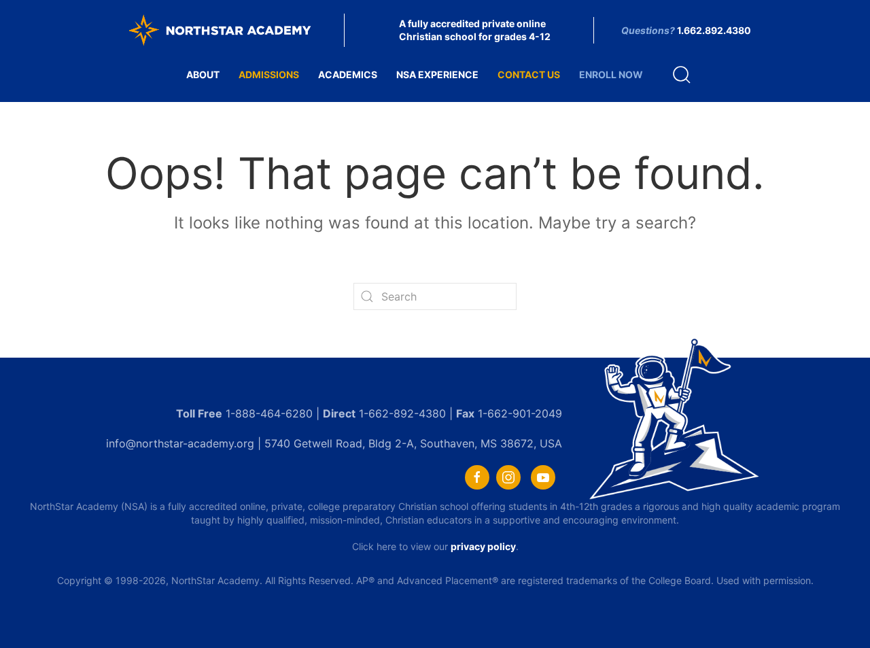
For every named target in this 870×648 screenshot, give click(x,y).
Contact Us (529, 74)
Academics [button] (347, 74)
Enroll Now (611, 74)
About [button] (203, 74)
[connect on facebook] (477, 477)
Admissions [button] (269, 74)
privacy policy (483, 546)
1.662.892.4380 (714, 30)
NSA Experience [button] (437, 74)
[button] (682, 75)
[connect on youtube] (543, 477)
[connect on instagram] (508, 477)
